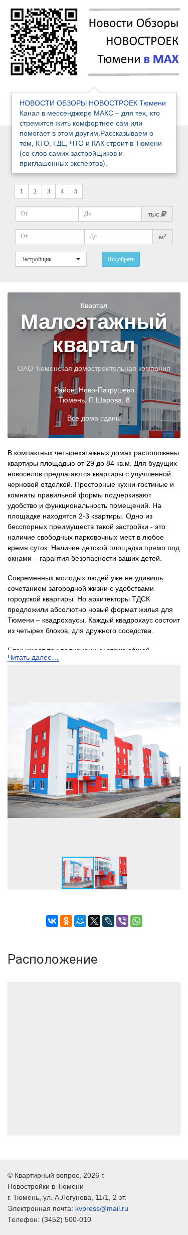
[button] (171, 760)
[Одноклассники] (66, 921)
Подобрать (120, 259)
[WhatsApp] (136, 921)
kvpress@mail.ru (101, 1208)
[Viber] (122, 921)
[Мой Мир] (80, 921)
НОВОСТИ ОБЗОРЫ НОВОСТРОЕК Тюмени (93, 102)
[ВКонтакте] (52, 921)
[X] (94, 921)
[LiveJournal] (108, 921)
